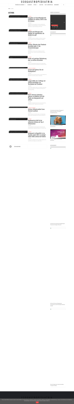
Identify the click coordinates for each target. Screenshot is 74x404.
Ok (37, 402)
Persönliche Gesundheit (20, 4)
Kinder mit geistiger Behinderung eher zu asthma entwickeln (37, 59)
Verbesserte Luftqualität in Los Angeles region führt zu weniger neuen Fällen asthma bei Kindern (37, 135)
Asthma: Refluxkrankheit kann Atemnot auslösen (36, 110)
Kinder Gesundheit (55, 25)
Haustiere (41, 4)
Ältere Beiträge (17, 146)
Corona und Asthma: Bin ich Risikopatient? (35, 70)
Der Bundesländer (55, 26)
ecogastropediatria (37, 397)
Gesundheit (30, 4)
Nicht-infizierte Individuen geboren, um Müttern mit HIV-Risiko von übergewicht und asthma (36, 97)
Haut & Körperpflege (49, 4)
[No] (72, 401)
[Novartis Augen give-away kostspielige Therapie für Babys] (58, 346)
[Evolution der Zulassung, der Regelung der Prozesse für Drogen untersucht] (58, 185)
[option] (58, 22)
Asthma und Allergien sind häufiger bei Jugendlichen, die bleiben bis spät (36, 33)
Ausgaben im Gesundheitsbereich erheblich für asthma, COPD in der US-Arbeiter (37, 19)
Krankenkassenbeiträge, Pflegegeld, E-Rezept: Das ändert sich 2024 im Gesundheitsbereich (57, 111)
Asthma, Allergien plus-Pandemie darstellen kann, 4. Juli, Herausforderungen (37, 46)
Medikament (56, 4)
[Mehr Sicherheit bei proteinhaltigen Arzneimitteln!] (58, 119)
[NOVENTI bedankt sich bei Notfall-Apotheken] (58, 133)
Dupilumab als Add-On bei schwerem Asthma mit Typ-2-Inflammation (36, 122)
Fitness (34, 4)
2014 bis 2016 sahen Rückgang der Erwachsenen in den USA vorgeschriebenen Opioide (57, 304)
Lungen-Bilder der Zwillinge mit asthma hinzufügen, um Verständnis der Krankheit (36, 82)
